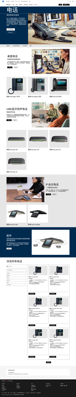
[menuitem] (8, 1)
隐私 (11, 392)
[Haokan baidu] (66, 385)
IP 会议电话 (25, 45)
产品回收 (5, 392)
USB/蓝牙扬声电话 (16, 45)
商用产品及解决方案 (24, 1)
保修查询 (32, 390)
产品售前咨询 (18, 386)
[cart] (70, 1)
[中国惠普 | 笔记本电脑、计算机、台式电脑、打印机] (3, 1)
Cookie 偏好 (27, 392)
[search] (68, 1)
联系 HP (3, 385)
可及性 (9, 392)
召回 (2, 392)
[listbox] (17, 273)
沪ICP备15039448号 (33, 392)
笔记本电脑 (8, 1)
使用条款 (14, 392)
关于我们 (3, 383)
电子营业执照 (39, 392)
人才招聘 (3, 386)
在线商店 (18, 385)
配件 (19, 1)
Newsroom (3, 390)
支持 (29, 1)
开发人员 (47, 386)
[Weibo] (62, 385)
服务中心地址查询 (33, 389)
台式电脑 (12, 1)
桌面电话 (8, 45)
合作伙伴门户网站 (48, 385)
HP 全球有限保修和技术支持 (20, 392)
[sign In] (73, 1)
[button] (38, 370)
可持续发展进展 (4, 389)
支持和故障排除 (33, 386)
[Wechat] (61, 385)
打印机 (16, 1)
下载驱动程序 (33, 385)
